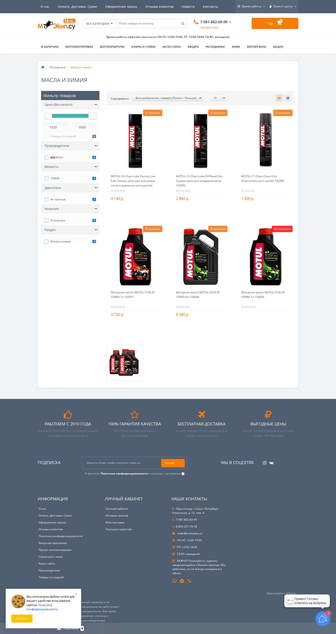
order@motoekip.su (189, 533)
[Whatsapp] (174, 580)
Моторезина (256, 47)
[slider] (48, 116)
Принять (22, 619)
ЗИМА (236, 47)
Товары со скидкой (63, 136)
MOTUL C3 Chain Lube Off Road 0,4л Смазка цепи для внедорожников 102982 (199, 180)
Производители (49, 570)
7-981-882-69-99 (186, 520)
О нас (45, 6)
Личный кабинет (117, 509)
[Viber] (189, 581)
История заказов (117, 515)
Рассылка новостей (119, 529)
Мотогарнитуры (112, 47)
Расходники (215, 47)
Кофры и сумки (143, 47)
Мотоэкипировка (79, 47)
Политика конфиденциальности (61, 536)
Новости (188, 6)
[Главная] (42, 67)
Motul (59, 157)
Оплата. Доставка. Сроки (77, 6)
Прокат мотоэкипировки (55, 550)
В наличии (58, 220)
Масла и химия (61, 241)
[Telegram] (182, 581)
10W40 (55, 178)
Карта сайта (47, 563)
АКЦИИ (278, 47)
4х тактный (58, 199)
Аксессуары (172, 47)
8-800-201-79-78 (186, 526)
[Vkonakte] (270, 461)
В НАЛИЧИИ (50, 47)
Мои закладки (115, 522)
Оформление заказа (121, 6)
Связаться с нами (51, 557)
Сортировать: (120, 99)
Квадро (193, 47)
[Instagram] (263, 461)
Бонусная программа (53, 543)
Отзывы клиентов (159, 6)
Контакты (210, 6)
